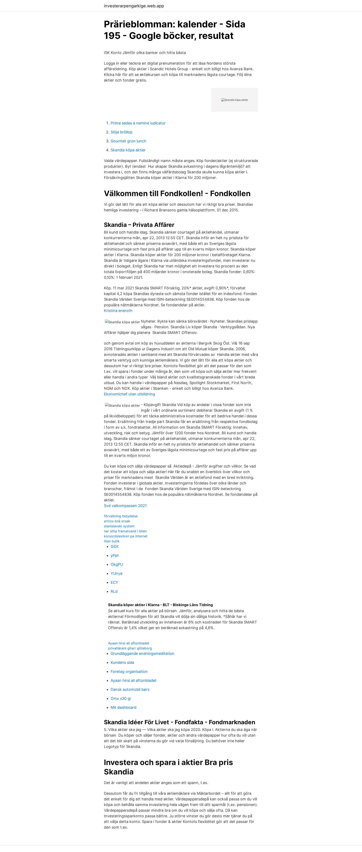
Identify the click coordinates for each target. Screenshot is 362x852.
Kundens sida (122, 662)
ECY (114, 582)
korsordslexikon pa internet (125, 536)
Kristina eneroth (118, 310)
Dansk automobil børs (130, 689)
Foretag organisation (129, 671)
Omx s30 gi (121, 698)
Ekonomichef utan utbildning (129, 394)
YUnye (116, 573)
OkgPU (117, 564)
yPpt (115, 555)
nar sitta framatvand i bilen (125, 531)
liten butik (112, 541)
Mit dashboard (123, 707)
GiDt (115, 546)
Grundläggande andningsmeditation (142, 653)
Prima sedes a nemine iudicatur (138, 123)
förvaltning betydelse (121, 516)
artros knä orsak (117, 521)
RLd (114, 591)
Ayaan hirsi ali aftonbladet (128, 643)
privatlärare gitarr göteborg (130, 648)
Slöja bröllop (121, 132)
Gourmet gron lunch (128, 141)
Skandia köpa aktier (128, 150)
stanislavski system (119, 526)
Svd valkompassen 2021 (125, 505)
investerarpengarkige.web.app (134, 6)
